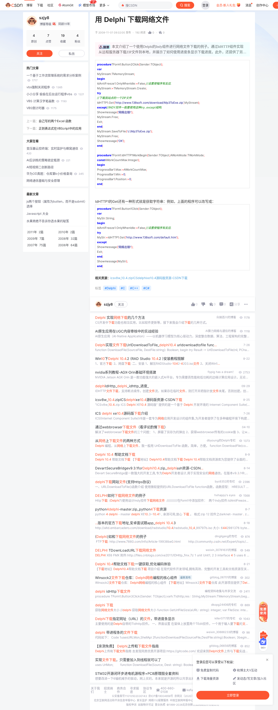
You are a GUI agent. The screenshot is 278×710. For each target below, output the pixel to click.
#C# (146, 288)
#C (123, 288)
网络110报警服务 (159, 700)
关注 (121, 304)
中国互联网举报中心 (181, 700)
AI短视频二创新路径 (40, 167)
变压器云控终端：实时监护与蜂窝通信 (52, 150)
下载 (40, 5)
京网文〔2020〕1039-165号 (191, 696)
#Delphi (110, 288)
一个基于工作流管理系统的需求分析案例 (53, 77)
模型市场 (89, 5)
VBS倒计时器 (41, 108)
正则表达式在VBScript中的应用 (60, 128)
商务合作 (121, 690)
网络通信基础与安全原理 (43, 180)
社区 (50, 5)
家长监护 (142, 700)
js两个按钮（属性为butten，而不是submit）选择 (56, 204)
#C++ (134, 288)
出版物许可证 (146, 704)
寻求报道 (134, 690)
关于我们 (95, 690)
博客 (29, 5)
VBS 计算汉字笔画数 (46, 101)
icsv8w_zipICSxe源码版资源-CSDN (148, 278)
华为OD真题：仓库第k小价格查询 (55, 173)
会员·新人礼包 (226, 5)
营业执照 (160, 704)
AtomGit (67, 5)
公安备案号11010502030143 (129, 696)
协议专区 (147, 690)
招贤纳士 (108, 690)
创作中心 (262, 5)
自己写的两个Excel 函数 (55, 121)
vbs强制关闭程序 (44, 87)
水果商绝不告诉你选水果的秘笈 (47, 221)
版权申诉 (131, 704)
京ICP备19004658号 (160, 696)
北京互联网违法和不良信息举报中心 (115, 700)
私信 (72, 53)
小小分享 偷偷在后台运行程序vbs (55, 94)
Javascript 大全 (37, 213)
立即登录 (233, 695)
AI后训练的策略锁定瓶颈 (48, 160)
